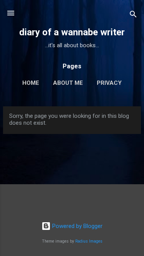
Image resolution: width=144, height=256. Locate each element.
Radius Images (89, 241)
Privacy (109, 82)
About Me (68, 82)
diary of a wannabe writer (72, 32)
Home (30, 82)
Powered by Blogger (77, 226)
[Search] (133, 15)
